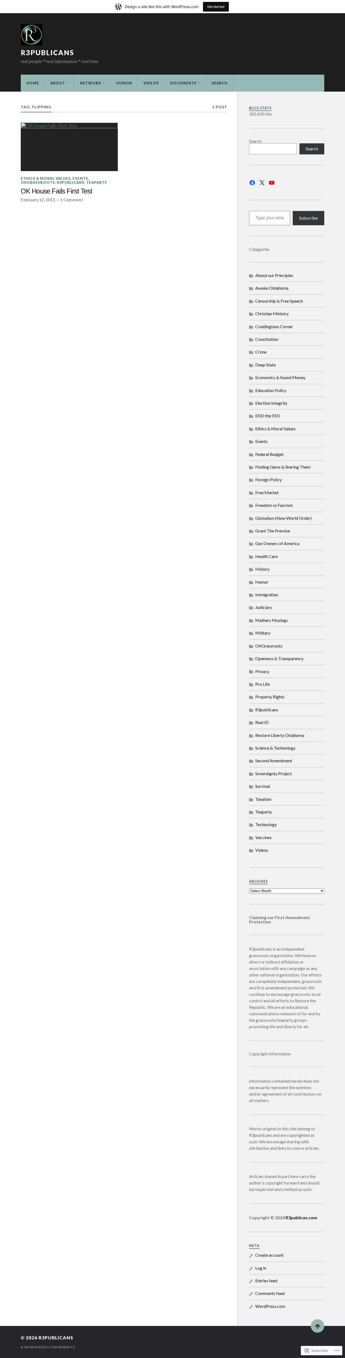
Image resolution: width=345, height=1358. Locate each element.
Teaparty (96, 182)
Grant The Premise (272, 530)
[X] (262, 182)
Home (32, 83)
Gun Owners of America (277, 543)
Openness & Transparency (279, 658)
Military (262, 632)
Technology (266, 824)
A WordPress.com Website (48, 1347)
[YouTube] (271, 182)
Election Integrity (271, 403)
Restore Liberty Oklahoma (279, 735)
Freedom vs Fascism (274, 505)
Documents (183, 83)
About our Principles (274, 275)
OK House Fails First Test (56, 191)
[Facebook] (252, 182)
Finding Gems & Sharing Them (282, 466)
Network (90, 83)
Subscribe (308, 217)
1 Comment (71, 199)
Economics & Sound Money (280, 377)
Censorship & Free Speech (279, 300)
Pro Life (262, 684)
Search (219, 83)
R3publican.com (301, 1217)
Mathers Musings (271, 620)
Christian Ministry (272, 313)
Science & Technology (275, 747)
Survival (262, 786)
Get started (216, 7)
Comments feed (270, 1293)
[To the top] (317, 1326)
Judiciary (263, 607)
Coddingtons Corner (274, 326)
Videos (151, 83)
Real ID (262, 722)
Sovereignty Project (273, 773)
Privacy (262, 671)
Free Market (267, 492)
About (57, 83)
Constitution (266, 339)
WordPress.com (270, 1306)
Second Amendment (273, 760)
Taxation (263, 799)
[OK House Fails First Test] (69, 147)
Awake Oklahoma (271, 287)
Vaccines (263, 837)
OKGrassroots (38, 182)
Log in (260, 1267)
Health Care (266, 556)
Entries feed (266, 1280)
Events (80, 178)
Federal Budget (269, 454)
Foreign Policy (268, 479)
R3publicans (47, 52)
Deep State (265, 364)
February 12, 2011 (38, 199)
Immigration (266, 594)
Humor (124, 83)
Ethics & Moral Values (46, 178)
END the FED (267, 415)
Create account (269, 1254)
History (262, 568)
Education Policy (270, 390)
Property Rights (270, 696)
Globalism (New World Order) (283, 518)
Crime (261, 351)
